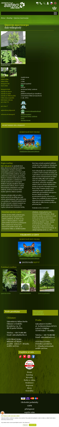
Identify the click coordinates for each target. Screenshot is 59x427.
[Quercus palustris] (47, 280)
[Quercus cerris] (10, 280)
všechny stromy (25, 120)
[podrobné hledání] (37, 3)
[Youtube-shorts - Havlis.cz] (20, 357)
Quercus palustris (44, 293)
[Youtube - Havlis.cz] (25, 357)
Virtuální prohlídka (38, 312)
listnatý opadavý (26, 114)
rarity (22, 118)
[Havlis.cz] (13, 5)
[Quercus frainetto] (28, 280)
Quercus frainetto (25, 293)
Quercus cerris (5, 293)
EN (55, 3)
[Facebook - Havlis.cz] (33, 357)
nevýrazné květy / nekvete (29, 116)
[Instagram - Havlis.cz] (29, 357)
